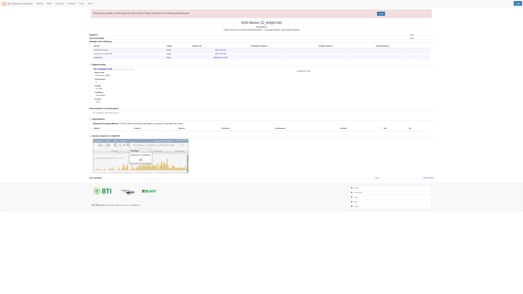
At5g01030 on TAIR (220, 58)
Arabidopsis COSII (105, 69)
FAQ (354, 202)
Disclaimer (135, 205)
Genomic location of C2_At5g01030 (106, 136)
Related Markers (98, 119)
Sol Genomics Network (20, 3)
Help (355, 197)
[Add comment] (428, 178)
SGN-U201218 (220, 50)
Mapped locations (99, 65)
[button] (416, 41)
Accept (381, 14)
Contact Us (357, 193)
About (355, 188)
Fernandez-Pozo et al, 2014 (117, 205)
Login (518, 3)
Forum (355, 206)
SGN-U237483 (220, 54)
